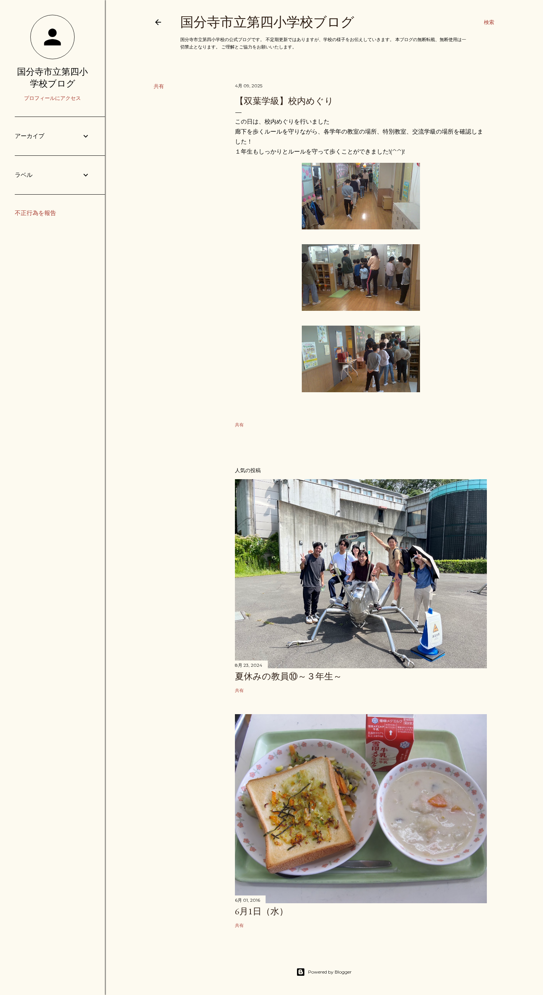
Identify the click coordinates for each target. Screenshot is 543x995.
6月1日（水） (261, 911)
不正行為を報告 (35, 212)
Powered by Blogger (330, 972)
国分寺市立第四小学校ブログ (267, 22)
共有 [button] (159, 86)
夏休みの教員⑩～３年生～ (288, 676)
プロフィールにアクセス (52, 98)
